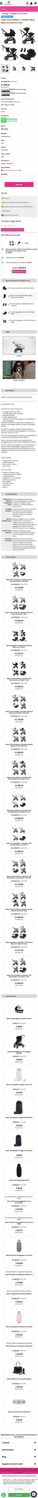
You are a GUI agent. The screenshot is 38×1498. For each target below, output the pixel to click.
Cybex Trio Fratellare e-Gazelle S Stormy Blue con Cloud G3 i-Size (19, 910)
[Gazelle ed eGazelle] (19, 370)
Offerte (4, 9)
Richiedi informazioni (11, 215)
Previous (2, 69)
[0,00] (35, 3)
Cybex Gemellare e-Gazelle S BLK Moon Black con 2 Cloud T (19, 646)
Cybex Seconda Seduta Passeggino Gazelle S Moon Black (21, 296)
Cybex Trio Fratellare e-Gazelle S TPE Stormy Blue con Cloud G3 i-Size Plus (19, 877)
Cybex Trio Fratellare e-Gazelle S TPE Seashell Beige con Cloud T (19, 844)
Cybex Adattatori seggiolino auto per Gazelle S (22, 304)
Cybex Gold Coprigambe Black (19, 1180)
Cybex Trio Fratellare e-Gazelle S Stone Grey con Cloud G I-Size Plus (19, 580)
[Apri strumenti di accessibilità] (34, 1494)
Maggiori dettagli (9, 105)
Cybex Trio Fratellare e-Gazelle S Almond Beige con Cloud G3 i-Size (19, 745)
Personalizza (19, 1489)
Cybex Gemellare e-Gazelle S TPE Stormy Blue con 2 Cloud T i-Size (19, 943)
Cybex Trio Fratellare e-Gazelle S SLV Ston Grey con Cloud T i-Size (19, 613)
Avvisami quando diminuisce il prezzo (16, 202)
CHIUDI (36, 1479)
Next (35, 69)
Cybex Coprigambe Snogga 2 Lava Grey (19, 1084)
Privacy (30, 1483)
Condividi (7, 211)
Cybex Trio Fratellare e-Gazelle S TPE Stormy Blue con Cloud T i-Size (19, 976)
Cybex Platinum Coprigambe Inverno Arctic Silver (19, 1202)
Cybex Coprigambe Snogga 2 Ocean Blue (19, 1150)
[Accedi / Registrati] (31, 3)
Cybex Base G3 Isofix (12, 257)
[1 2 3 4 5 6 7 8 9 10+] (19, 178)
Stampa (6, 198)
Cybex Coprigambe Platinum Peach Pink (19, 1327)
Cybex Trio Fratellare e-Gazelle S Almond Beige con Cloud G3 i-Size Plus (19, 712)
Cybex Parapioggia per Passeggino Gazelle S (19, 1052)
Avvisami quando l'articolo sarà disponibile (18, 207)
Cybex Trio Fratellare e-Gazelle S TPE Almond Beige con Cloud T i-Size (19, 778)
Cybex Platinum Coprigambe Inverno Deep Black (19, 1223)
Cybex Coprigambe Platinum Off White (19, 1294)
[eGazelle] (19, 345)
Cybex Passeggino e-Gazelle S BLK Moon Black (23, 321)
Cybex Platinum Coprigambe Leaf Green (19, 1255)
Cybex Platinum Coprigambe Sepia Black (19, 1346)
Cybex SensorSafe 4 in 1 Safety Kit (16, 262)
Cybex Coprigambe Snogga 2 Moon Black (19, 1117)
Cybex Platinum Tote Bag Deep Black (19, 1379)
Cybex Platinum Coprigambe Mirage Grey (19, 1274)
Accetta (19, 1495)
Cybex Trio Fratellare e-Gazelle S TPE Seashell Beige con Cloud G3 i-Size (19, 811)
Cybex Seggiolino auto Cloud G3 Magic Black (22, 313)
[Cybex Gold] (4, 130)
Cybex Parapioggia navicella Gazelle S (19, 1018)
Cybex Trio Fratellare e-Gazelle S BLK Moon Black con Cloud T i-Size (19, 679)
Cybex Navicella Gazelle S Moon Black (22, 288)
